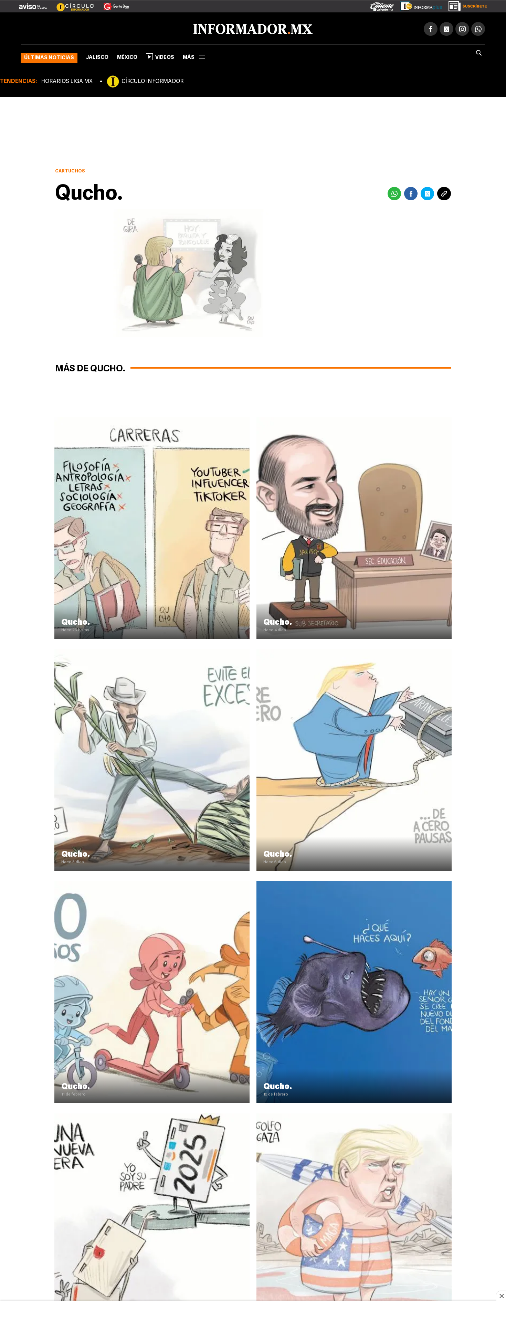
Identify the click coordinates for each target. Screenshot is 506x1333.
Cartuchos (70, 170)
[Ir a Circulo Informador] (71, 4)
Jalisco (97, 56)
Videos (164, 56)
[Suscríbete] (465, 5)
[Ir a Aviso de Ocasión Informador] (33, 4)
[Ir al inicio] (102, 28)
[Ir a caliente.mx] (382, 5)
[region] (253, 1317)
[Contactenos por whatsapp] (478, 27)
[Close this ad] (501, 1296)
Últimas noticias (49, 56)
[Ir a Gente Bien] (112, 4)
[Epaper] (418, 5)
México (127, 56)
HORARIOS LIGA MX (67, 80)
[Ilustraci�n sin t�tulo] (152, 418)
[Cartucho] (354, 418)
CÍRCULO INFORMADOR (152, 80)
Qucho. (75, 621)
